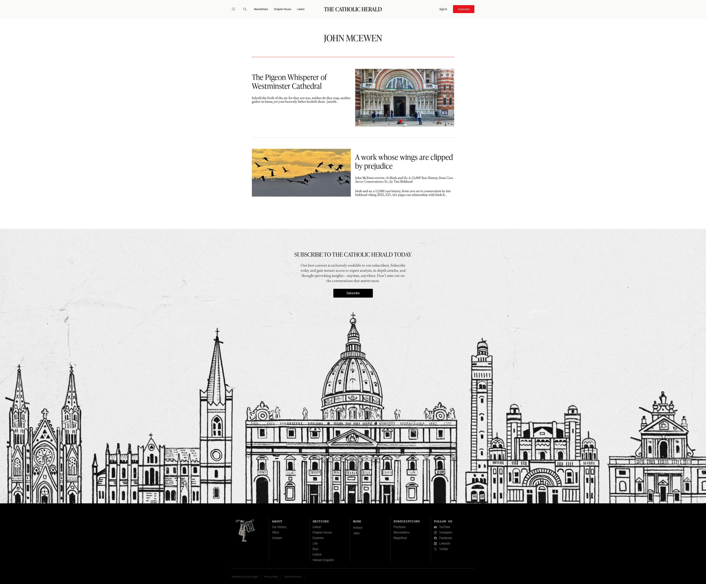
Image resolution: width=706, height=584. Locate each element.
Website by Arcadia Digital (245, 577)
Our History (279, 527)
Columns (318, 538)
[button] (235, 9)
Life (315, 543)
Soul (315, 549)
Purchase (399, 527)
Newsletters (261, 9)
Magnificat (400, 538)
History (357, 527)
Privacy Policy (271, 577)
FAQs (275, 532)
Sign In (443, 9)
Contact (277, 538)
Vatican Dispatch (323, 560)
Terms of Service (292, 577)
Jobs (356, 533)
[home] (353, 9)
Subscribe (353, 293)
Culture (317, 554)
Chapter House (282, 9)
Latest (300, 9)
